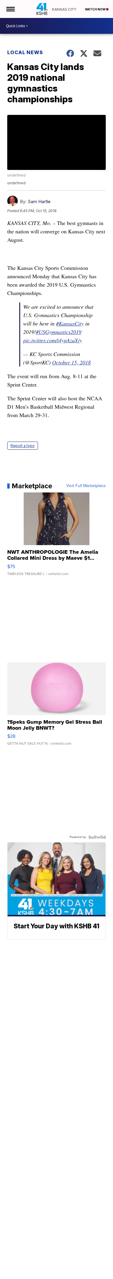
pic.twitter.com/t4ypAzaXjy (52, 340)
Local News (25, 52)
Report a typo (23, 445)
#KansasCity (70, 323)
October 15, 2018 (71, 362)
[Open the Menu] (10, 8)
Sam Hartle (39, 201)
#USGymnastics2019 (58, 331)
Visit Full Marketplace (86, 486)
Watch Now (95, 9)
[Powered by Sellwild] (97, 837)
